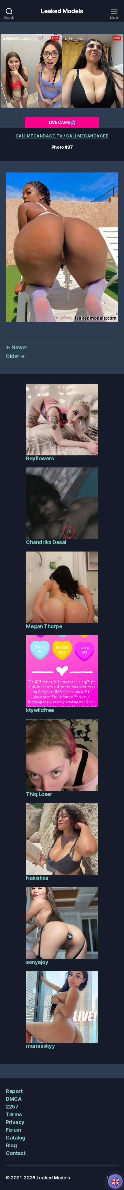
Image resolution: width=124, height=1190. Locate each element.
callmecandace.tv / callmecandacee (62, 135)
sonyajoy (37, 962)
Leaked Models (62, 11)
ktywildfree (40, 710)
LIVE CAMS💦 (62, 122)
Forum (13, 1130)
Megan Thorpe (44, 626)
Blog (11, 1145)
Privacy (15, 1122)
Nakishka (37, 878)
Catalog (15, 1138)
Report (14, 1091)
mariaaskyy (40, 1046)
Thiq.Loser (39, 794)
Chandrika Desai (46, 542)
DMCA (13, 1099)
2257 (12, 1107)
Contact (16, 1153)
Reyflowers (40, 458)
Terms (14, 1114)
